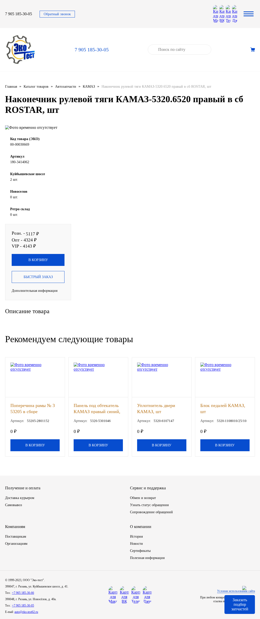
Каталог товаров (36, 86)
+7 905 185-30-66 (23, 593)
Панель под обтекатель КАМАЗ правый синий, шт (97, 408)
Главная (11, 86)
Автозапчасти (65, 86)
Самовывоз (13, 505)
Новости (136, 544)
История (136, 536)
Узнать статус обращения (149, 505)
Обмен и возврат (143, 498)
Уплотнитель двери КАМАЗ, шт (156, 408)
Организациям (16, 544)
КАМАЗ (89, 86)
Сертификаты (140, 551)
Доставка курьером (19, 498)
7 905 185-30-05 (18, 14)
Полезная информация (147, 558)
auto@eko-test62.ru (26, 612)
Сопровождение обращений (151, 512)
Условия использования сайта (236, 591)
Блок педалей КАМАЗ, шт (222, 408)
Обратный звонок (57, 14)
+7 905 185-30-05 (23, 605)
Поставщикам (15, 536)
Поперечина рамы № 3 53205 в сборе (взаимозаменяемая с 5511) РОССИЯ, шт (32, 408)
